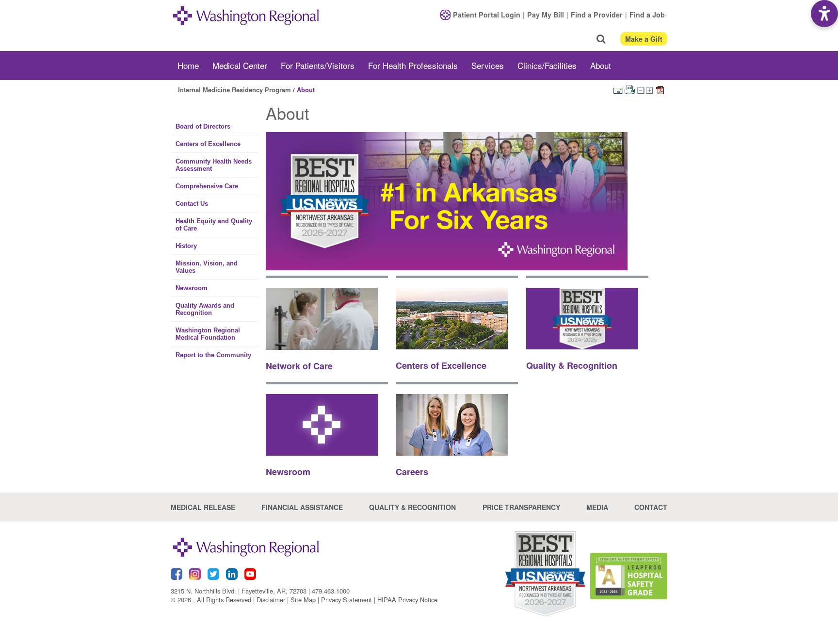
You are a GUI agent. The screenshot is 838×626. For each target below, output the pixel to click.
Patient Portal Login (486, 14)
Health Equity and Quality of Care (214, 224)
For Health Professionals (413, 65)
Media (597, 507)
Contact (650, 507)
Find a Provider (597, 14)
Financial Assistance (302, 507)
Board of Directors (203, 126)
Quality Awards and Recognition (205, 309)
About (600, 65)
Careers (412, 471)
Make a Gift (643, 39)
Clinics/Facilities (547, 65)
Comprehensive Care (207, 186)
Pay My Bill (545, 14)
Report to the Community (213, 355)
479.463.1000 (331, 590)
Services (487, 65)
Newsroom (192, 288)
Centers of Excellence (208, 144)
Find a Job (647, 14)
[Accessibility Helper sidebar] (824, 13)
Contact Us (192, 203)
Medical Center (239, 65)
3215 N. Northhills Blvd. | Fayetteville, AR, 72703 (238, 590)
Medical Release (203, 507)
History (186, 245)
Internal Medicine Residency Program (234, 89)
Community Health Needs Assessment (214, 165)
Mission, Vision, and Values (207, 267)
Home (188, 65)
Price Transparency (521, 507)
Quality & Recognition (412, 507)
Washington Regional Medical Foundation (208, 334)
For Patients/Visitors (318, 65)
